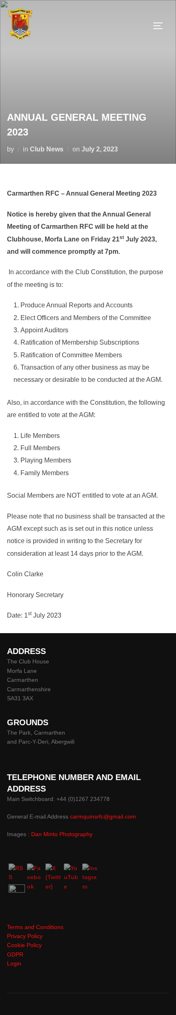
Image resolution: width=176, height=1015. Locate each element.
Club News (46, 149)
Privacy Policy (25, 936)
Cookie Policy (24, 945)
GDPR (15, 954)
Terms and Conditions (35, 927)
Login (14, 963)
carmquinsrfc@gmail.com (103, 816)
